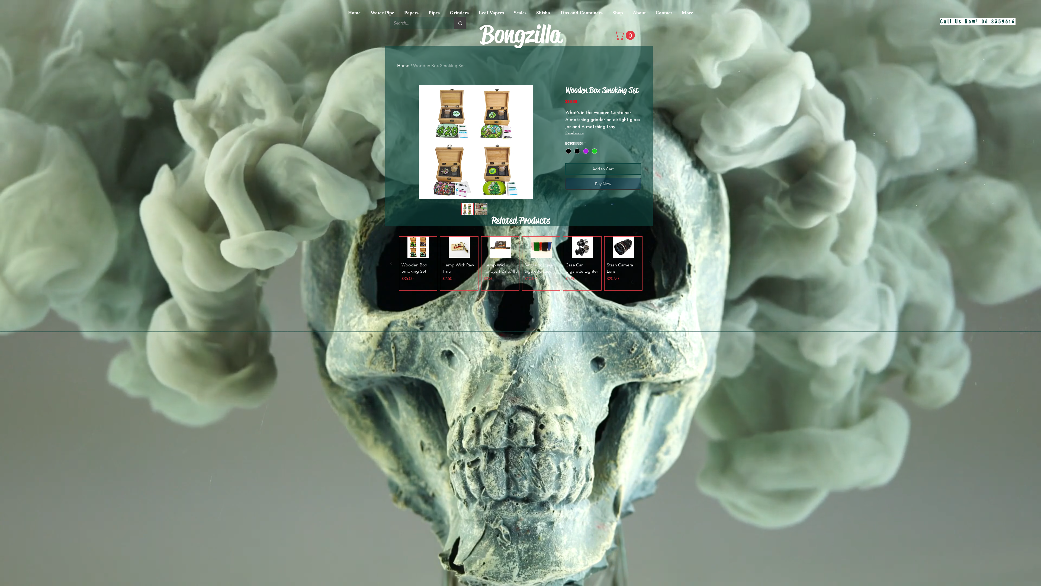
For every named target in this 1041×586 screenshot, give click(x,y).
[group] (521, 263)
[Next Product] (650, 263)
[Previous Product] (391, 263)
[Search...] (460, 23)
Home (403, 65)
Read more (574, 133)
